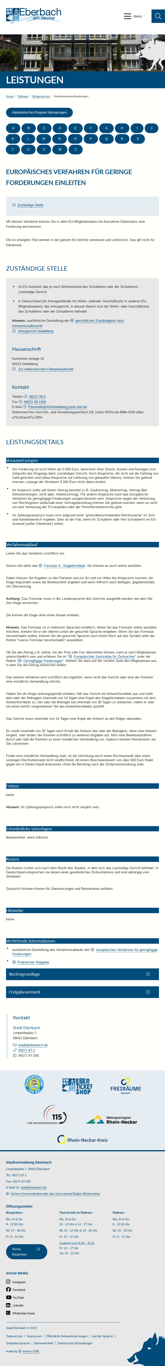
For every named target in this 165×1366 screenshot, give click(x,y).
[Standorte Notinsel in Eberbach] (34, 1084)
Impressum (34, 1336)
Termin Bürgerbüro (19, 1251)
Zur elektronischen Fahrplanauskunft (45, 369)
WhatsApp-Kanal (23, 1313)
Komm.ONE (31, 1351)
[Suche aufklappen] (158, 16)
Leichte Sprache (102, 1336)
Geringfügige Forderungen (42, 661)
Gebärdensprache (18, 1343)
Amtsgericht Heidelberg (35, 331)
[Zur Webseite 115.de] (47, 1114)
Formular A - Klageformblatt (64, 566)
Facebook (19, 1289)
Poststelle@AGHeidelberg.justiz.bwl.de (57, 407)
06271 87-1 (26, 1050)
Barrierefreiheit (43, 1343)
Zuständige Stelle (30, 205)
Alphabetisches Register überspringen (39, 112)
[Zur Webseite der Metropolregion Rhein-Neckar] (111, 1119)
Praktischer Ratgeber (34, 962)
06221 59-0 (37, 397)
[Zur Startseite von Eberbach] (34, 16)
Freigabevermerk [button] (24, 992)
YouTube (18, 1297)
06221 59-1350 (35, 402)
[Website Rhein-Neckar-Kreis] (82, 1139)
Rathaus (23, 96)
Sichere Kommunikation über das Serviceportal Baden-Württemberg (55, 1193)
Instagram (19, 1282)
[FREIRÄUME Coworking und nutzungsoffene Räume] (126, 1085)
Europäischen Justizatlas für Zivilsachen (104, 656)
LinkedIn (18, 1305)
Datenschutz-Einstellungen (75, 1343)
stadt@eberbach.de (33, 1045)
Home (10, 96)
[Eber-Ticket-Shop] (77, 1086)
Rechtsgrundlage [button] (24, 974)
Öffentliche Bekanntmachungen (67, 1336)
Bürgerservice (41, 96)
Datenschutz (14, 1336)
